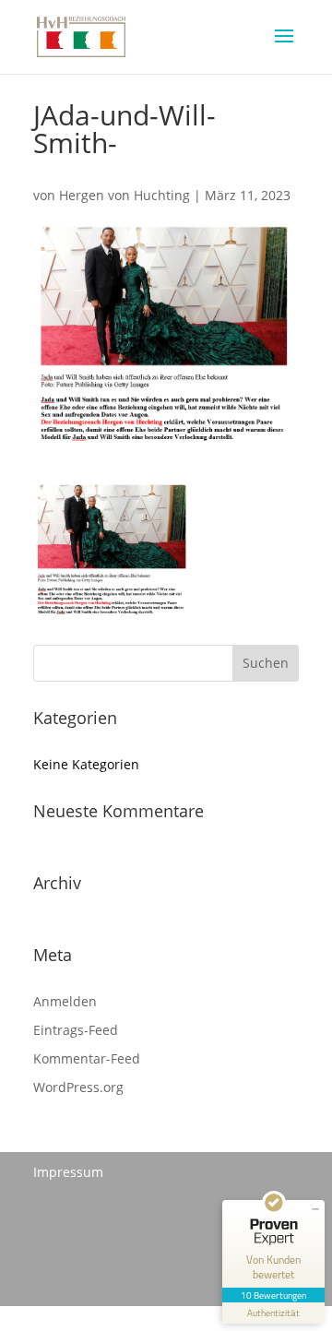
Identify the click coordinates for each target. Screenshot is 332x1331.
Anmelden (65, 1001)
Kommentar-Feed (86, 1058)
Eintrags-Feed (75, 1030)
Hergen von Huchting (124, 195)
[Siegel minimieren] (315, 1209)
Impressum (68, 1172)
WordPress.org (78, 1087)
